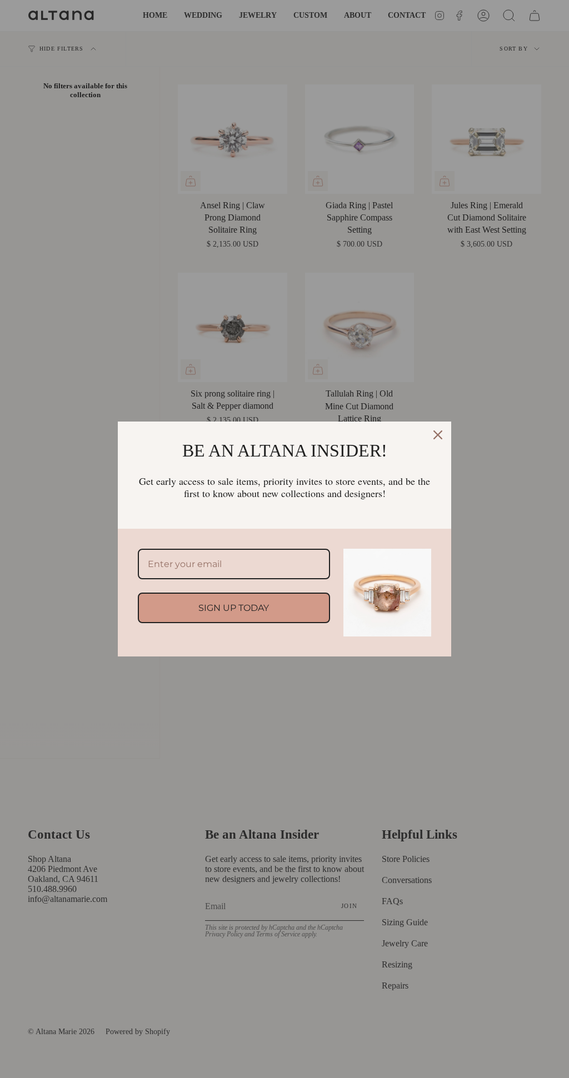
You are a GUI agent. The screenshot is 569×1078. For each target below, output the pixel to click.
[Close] (438, 435)
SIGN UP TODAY (233, 608)
